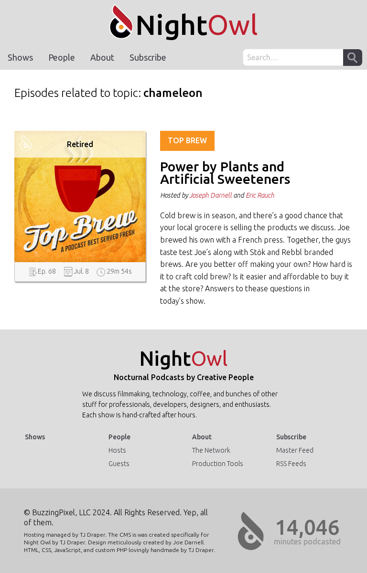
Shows (20, 57)
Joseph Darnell (210, 195)
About (102, 57)
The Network (211, 450)
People (61, 57)
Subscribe (148, 57)
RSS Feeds (291, 463)
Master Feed (294, 450)
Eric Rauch (260, 195)
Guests (119, 463)
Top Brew (187, 140)
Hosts (117, 450)
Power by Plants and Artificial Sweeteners (225, 172)
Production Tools (217, 463)
